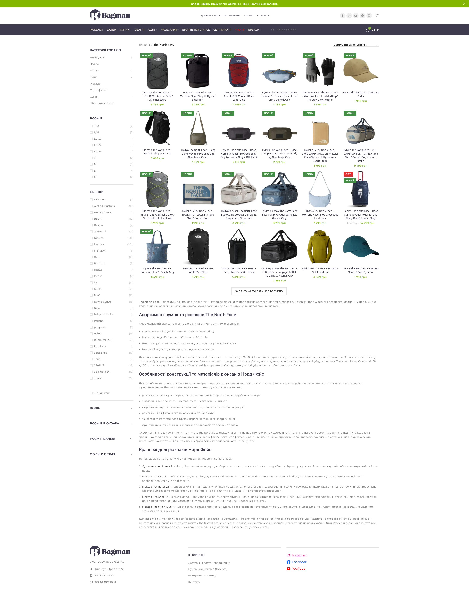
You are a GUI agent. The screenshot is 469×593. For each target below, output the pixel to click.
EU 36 (98, 138)
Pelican (98, 320)
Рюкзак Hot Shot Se (155, 496)
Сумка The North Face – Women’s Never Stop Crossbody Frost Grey (320, 215)
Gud (96, 257)
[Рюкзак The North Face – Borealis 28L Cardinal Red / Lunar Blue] (238, 70)
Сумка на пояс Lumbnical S (160, 466)
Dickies (98, 238)
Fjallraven (100, 250)
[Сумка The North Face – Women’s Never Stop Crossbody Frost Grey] (320, 189)
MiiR (97, 295)
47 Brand (99, 199)
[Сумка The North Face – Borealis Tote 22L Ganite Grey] (157, 246)
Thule (97, 378)
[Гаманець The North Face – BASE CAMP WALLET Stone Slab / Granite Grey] (198, 189)
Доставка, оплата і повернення (209, 562)
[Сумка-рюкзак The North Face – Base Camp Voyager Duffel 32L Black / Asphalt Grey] (279, 246)
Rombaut (100, 346)
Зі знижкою (101, 393)
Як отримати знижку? (203, 575)
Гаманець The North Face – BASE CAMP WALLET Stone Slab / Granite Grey (198, 215)
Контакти (194, 582)
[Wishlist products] (377, 15)
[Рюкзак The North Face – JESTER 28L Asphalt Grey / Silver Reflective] (157, 70)
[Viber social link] (369, 15)
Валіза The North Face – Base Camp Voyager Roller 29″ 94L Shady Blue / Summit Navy (361, 215)
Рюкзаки (96, 83)
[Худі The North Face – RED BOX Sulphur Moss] (320, 246)
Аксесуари (97, 57)
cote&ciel (100, 231)
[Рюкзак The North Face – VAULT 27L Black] (198, 246)
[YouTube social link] (356, 15)
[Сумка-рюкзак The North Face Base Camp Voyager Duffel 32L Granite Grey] (279, 189)
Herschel (99, 263)
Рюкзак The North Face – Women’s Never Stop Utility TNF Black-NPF (198, 96)
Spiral (97, 359)
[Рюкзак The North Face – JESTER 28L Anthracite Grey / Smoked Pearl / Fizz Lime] (157, 189)
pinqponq (100, 327)
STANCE (99, 365)
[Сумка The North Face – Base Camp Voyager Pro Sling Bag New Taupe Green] (198, 128)
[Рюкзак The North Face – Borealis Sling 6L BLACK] (157, 128)
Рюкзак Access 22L (154, 476)
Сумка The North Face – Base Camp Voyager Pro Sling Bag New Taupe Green (198, 154)
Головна (144, 44)
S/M (96, 126)
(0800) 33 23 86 (104, 575)
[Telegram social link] (362, 15)
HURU (98, 269)
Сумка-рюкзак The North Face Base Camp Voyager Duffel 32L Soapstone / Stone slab (239, 215)
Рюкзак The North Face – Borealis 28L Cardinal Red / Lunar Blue (238, 96)
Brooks (98, 225)
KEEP (97, 289)
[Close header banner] (464, 3)
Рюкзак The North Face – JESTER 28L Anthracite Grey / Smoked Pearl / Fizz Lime (157, 215)
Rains (97, 333)
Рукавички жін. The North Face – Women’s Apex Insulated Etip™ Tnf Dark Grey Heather (320, 96)
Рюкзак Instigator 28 (155, 486)
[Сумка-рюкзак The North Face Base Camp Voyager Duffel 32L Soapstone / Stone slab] (238, 189)
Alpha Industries (104, 206)
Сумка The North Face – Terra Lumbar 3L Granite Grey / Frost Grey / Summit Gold (279, 96)
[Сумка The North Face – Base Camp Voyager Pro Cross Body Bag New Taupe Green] (279, 128)
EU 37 (97, 145)
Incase (98, 276)
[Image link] (110, 550)
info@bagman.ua (105, 581)
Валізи (94, 64)
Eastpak (99, 244)
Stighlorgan (101, 371)
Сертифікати (98, 90)
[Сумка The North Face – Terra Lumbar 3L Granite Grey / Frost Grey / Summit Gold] (279, 70)
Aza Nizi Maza (102, 212)
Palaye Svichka (103, 314)
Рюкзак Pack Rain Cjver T (158, 506)
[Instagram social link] (349, 15)
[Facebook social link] (342, 15)
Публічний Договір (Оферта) (207, 569)
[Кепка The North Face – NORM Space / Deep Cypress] (360, 246)
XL (95, 177)
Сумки (94, 96)
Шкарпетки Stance (102, 103)
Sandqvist (100, 352)
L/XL (97, 132)
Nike (97, 308)
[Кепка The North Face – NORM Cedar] (360, 70)
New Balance (102, 301)
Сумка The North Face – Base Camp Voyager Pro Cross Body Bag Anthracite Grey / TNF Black (238, 154)
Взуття (94, 70)
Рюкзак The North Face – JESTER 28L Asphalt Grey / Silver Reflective (157, 96)
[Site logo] (110, 15)
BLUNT (98, 218)
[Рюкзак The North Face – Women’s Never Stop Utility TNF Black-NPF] (198, 70)
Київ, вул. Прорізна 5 (108, 569)
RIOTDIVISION (103, 339)
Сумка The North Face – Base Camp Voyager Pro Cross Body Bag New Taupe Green (279, 154)
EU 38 (98, 151)
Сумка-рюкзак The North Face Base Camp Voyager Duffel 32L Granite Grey (279, 215)
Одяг (93, 77)
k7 (95, 282)
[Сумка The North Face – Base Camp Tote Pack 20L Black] (238, 246)
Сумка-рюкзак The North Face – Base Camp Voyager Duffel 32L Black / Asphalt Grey (279, 272)
